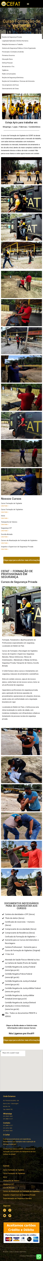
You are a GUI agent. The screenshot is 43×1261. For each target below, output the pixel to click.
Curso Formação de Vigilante (11, 503)
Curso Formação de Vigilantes (12, 509)
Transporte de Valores (9, 522)
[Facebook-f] (9, 1210)
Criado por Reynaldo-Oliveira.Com (30, 1256)
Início (3, 516)
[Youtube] (4, 1215)
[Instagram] (4, 1210)
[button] (28, 4)
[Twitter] (9, 1215)
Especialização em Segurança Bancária (17, 1198)
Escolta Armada (6, 534)
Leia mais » (4, 506)
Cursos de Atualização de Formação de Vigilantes (19, 540)
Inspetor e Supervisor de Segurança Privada (17, 547)
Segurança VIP (6, 528)
